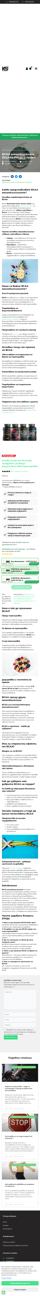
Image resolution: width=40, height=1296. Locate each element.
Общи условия (9, 1242)
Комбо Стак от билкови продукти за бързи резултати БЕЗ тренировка (20, 463)
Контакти (7, 1229)
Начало (4, 148)
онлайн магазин (16, 868)
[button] (36, 68)
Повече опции (20, 1290)
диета (15, 334)
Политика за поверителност (15, 1245)
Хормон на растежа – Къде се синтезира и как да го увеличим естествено (18, 1088)
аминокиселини (26, 206)
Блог (10, 148)
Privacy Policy (6, 1278)
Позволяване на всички (20, 1283)
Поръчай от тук (21, 587)
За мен (5, 1225)
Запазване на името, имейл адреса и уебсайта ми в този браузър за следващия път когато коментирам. (20, 1032)
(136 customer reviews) (19, 471)
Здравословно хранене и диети (24, 148)
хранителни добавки (11, 319)
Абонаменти (26, 597)
